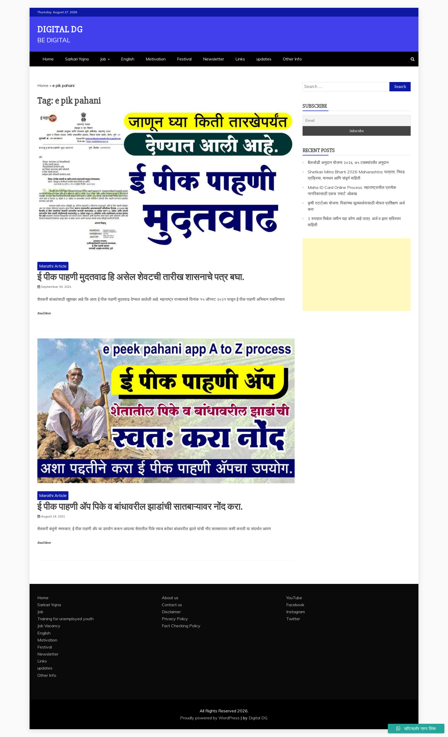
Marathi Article (53, 266)
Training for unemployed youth (65, 618)
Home (48, 59)
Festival (184, 59)
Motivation (156, 59)
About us (170, 597)
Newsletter (213, 59)
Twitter (293, 618)
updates (263, 59)
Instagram (295, 611)
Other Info (292, 59)
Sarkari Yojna (77, 59)
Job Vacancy (48, 625)
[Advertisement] (357, 274)
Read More (44, 313)
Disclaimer (171, 611)
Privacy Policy (175, 618)
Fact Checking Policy (181, 625)
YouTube (294, 597)
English (127, 59)
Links (240, 59)
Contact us (172, 604)
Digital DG (60, 29)
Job (103, 59)
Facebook (295, 604)
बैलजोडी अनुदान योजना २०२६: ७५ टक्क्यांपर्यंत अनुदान (348, 162)
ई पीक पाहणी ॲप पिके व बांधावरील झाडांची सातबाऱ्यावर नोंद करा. (139, 507)
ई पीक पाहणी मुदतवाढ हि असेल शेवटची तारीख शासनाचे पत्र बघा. (140, 277)
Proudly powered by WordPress (210, 717)
